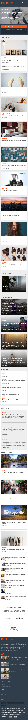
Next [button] (25, 274)
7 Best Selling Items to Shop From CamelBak (12, 307)
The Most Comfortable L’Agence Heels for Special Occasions (11, 13)
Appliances (4, 379)
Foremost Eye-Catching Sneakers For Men (10, 394)
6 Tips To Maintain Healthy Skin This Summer (15, 596)
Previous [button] (23, 274)
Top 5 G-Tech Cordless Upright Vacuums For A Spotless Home (13, 381)
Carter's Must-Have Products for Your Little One (15, 558)
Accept (10, 716)
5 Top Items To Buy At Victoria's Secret (10, 375)
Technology (20, 703)
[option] (14, 284)
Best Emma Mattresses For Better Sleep (14, 585)
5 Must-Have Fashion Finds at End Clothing (15, 563)
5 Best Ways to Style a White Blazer (13, 343)
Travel (4, 286)
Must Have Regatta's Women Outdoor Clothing (14, 324)
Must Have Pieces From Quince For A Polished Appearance (11, 388)
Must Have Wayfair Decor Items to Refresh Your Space (13, 399)
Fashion (2, 9)
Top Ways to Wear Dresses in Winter (17, 664)
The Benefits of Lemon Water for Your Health (15, 590)
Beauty (4, 355)
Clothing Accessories (8, 303)
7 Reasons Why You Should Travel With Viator (13, 289)
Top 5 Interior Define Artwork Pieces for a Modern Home (12, 61)
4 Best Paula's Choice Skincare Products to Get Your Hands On (12, 359)
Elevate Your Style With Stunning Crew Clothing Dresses (14, 569)
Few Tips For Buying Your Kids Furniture (14, 29)
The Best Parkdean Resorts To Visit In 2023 (15, 580)
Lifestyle (4, 29)
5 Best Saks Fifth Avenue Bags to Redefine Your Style (15, 575)
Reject (15, 716)
